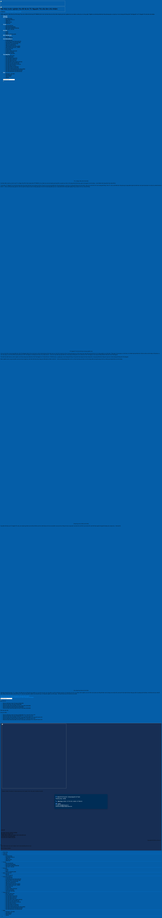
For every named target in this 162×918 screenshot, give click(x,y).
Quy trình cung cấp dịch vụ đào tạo (13, 901)
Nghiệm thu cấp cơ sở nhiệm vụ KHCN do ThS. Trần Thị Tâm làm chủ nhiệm (17, 697)
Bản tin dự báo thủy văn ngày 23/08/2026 (12, 704)
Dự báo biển (8, 887)
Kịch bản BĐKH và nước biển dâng (13, 880)
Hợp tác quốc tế (9, 875)
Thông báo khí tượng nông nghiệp (13, 883)
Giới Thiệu (5, 17)
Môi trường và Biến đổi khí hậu (12, 865)
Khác (4, 910)
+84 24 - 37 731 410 (67, 801)
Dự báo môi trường (10, 889)
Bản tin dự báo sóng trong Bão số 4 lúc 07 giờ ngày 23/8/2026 (17, 708)
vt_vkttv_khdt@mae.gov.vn (62, 805)
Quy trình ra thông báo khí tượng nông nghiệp (15, 906)
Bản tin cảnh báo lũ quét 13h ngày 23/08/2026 (13, 703)
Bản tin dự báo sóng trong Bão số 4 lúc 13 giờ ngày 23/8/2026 (17, 705)
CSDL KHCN (8, 914)
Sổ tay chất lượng (9, 894)
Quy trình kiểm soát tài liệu (11, 895)
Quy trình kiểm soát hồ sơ (11, 897)
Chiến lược (8, 860)
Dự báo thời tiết (9, 877)
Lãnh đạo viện (9, 859)
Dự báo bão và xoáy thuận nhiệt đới (13, 879)
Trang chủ (5, 16)
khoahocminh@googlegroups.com (64, 806)
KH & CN (5, 868)
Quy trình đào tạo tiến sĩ (11, 903)
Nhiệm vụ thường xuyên (11, 871)
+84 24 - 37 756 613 (77, 801)
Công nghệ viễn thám (10, 891)
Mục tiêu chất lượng (10, 893)
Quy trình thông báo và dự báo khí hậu (14, 909)
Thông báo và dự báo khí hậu (12, 881)
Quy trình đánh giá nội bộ (11, 898)
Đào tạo (7, 874)
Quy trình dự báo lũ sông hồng (12, 905)
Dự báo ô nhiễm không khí (11, 888)
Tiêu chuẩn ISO (6, 892)
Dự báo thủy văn (9, 886)
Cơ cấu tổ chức (9, 855)
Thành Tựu (8, 858)
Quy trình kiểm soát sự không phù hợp (14, 899)
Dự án (7, 870)
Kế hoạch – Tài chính (10, 911)
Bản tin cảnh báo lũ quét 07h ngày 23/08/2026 (13, 706)
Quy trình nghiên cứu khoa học (12, 904)
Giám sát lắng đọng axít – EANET (13, 885)
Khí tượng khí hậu (9, 863)
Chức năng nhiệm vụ (10, 857)
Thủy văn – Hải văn (10, 866)
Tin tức (4, 862)
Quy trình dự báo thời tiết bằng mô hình (14, 908)
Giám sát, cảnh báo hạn (11, 882)
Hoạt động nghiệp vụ (7, 876)
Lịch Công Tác (9, 912)
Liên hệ (7, 915)
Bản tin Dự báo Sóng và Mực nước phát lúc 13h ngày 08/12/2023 (15, 696)
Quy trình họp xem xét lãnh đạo (12, 900)
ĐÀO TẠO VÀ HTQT (7, 872)
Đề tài (7, 869)
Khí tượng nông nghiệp (10, 864)
